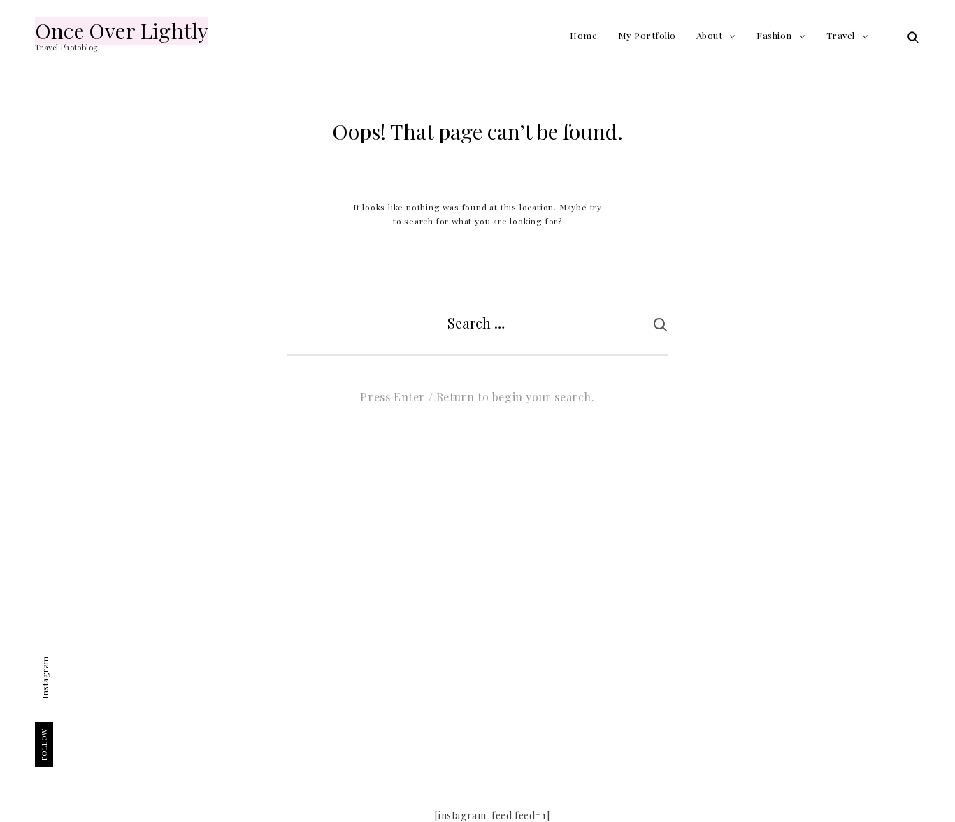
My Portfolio (647, 35)
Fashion (774, 35)
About (709, 35)
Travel (840, 35)
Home (583, 35)
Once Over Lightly (121, 31)
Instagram (44, 677)
